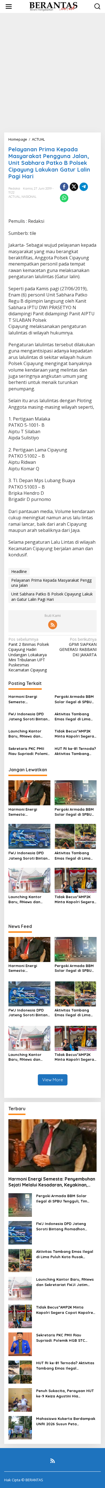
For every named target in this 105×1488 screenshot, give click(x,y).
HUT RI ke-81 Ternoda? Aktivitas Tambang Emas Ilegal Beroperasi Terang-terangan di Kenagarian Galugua (75, 751)
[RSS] (52, 624)
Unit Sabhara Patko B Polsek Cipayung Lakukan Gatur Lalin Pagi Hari (52, 596)
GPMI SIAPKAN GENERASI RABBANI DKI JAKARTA (78, 647)
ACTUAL (14, 197)
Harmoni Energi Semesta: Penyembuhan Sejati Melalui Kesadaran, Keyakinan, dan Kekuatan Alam (27, 699)
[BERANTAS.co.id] (54, 6)
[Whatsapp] (64, 198)
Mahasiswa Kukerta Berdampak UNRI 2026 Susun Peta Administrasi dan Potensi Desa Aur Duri (65, 1421)
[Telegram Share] (84, 187)
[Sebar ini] (64, 187)
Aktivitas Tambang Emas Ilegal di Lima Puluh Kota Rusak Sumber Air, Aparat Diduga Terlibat (72, 716)
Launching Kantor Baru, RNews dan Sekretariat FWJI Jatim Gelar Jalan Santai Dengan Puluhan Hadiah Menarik (25, 734)
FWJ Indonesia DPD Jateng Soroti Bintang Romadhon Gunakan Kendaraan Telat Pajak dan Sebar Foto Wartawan (29, 716)
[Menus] (8, 6)
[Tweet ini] (74, 187)
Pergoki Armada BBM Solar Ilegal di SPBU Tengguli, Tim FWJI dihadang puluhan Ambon (74, 699)
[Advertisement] (52, 72)
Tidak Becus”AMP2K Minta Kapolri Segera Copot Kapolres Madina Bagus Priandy (76, 734)
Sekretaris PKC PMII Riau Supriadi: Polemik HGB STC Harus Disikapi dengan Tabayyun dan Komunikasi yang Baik (28, 751)
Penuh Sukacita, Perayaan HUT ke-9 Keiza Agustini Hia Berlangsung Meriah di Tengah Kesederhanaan (65, 1393)
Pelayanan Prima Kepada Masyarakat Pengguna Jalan (51, 582)
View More (52, 1079)
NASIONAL (29, 197)
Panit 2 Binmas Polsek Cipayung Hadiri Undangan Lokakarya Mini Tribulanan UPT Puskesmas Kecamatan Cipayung (28, 655)
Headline (19, 571)
